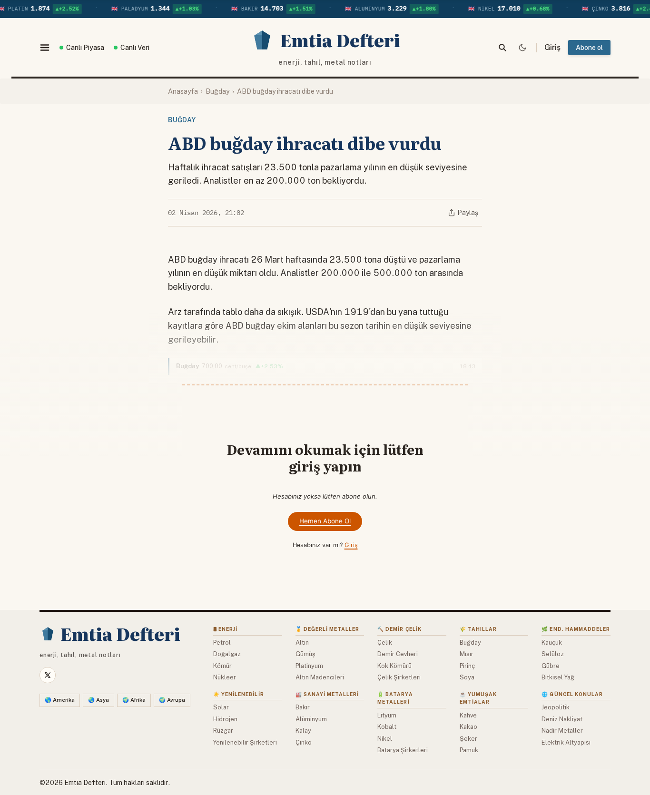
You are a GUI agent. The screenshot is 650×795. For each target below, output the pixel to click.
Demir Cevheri (397, 654)
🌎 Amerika (60, 700)
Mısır (466, 654)
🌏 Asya (98, 700)
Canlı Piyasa (85, 47)
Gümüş (305, 654)
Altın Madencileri (319, 677)
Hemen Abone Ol (325, 521)
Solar (221, 707)
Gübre (551, 665)
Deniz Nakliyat (562, 719)
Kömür (222, 665)
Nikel (384, 738)
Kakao (468, 726)
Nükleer (224, 677)
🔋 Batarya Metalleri (395, 698)
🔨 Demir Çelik (399, 629)
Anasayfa (183, 91)
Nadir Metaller (562, 730)
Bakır (302, 707)
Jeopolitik (556, 707)
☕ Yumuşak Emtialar (478, 698)
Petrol (222, 642)
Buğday (217, 91)
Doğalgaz (227, 654)
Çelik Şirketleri (399, 677)
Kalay (303, 730)
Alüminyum (311, 719)
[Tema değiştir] (522, 47)
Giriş (351, 545)
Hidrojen (225, 719)
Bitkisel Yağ (558, 677)
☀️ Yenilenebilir (238, 694)
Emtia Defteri (85, 782)
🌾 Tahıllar (478, 629)
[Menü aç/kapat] (44, 47)
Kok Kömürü (394, 665)
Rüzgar (223, 730)
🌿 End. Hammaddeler (576, 629)
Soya (467, 677)
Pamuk (469, 750)
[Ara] (502, 47)
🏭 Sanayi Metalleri (327, 694)
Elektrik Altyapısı (566, 742)
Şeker (468, 738)
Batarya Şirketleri (402, 750)
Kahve (468, 715)
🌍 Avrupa (172, 700)
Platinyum (309, 665)
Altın (302, 642)
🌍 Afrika (134, 700)
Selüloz (553, 654)
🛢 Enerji (225, 629)
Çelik (384, 642)
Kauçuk (552, 642)
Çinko (303, 742)
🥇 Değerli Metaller (327, 629)
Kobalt (386, 726)
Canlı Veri (134, 47)
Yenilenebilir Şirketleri (245, 742)
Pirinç (467, 665)
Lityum (386, 715)
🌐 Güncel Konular (572, 694)
